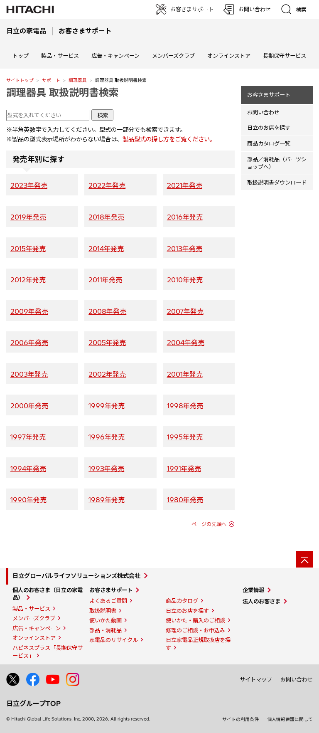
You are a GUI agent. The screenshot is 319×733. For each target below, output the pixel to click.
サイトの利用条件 (240, 719)
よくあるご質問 (108, 600)
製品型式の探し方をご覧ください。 (169, 139)
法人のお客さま (261, 601)
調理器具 (78, 80)
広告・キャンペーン (36, 628)
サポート (51, 80)
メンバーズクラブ (173, 55)
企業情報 (253, 590)
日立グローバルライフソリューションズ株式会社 (76, 576)
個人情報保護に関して (290, 719)
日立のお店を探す (268, 127)
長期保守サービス (284, 55)
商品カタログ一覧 (268, 143)
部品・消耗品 (105, 630)
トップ (20, 55)
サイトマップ (256, 679)
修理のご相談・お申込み (195, 630)
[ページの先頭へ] (304, 559)
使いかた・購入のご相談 (195, 620)
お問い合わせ (263, 112)
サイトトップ (20, 80)
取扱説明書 (102, 610)
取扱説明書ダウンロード (277, 182)
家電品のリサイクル (113, 640)
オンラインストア (228, 55)
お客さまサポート (268, 94)
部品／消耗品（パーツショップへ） (277, 163)
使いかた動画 (105, 620)
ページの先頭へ (208, 524)
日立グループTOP (33, 703)
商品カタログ (182, 600)
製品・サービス (31, 608)
